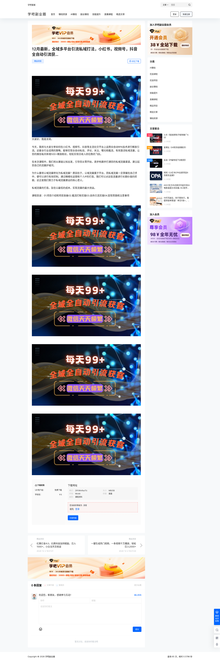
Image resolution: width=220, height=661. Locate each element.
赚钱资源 (154, 118)
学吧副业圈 (50, 656)
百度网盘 (73, 518)
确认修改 (137, 595)
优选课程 (154, 74)
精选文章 (154, 112)
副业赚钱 (154, 86)
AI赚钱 (152, 67)
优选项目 (154, 80)
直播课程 (154, 99)
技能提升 (154, 93)
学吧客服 (31, 5)
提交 (137, 629)
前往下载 (135, 61)
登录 (174, 14)
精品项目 (37, 61)
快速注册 (186, 14)
